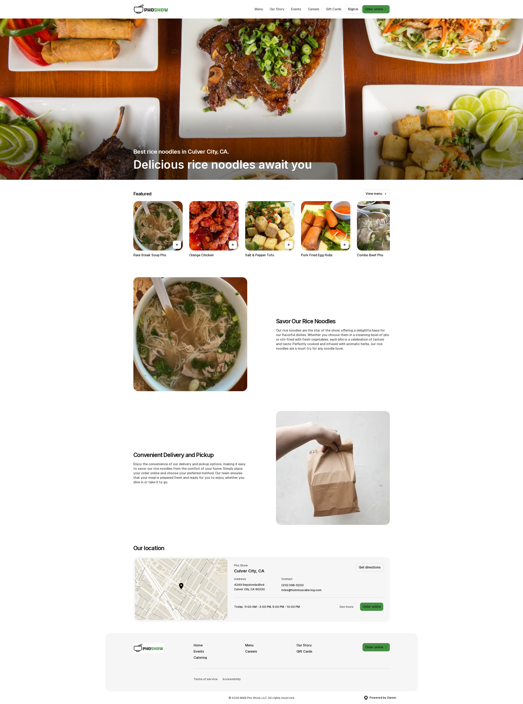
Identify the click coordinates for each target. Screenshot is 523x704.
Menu (259, 9)
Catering (200, 657)
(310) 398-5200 (292, 585)
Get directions (369, 567)
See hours (346, 607)
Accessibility (232, 679)
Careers (314, 9)
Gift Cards (333, 9)
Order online (372, 606)
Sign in (353, 9)
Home (198, 645)
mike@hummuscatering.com (301, 590)
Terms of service (206, 679)
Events (296, 9)
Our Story (277, 9)
